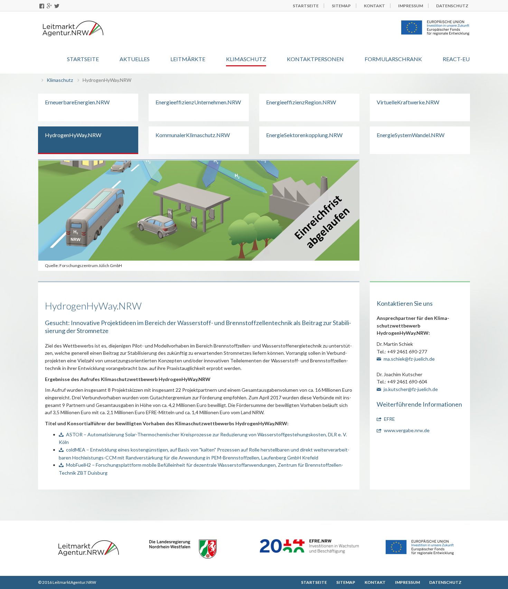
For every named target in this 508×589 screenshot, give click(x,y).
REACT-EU (456, 59)
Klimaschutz (246, 59)
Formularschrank (393, 59)
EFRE (389, 419)
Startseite (83, 59)
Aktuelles (135, 59)
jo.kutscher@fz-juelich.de (411, 389)
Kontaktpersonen (315, 59)
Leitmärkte (187, 59)
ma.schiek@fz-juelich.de (409, 359)
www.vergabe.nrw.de (407, 430)
